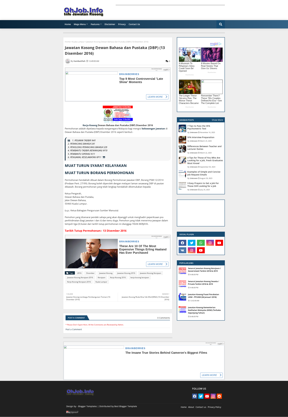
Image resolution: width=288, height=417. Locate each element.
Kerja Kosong (90, 125)
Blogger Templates (87, 406)
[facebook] (182, 243)
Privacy (122, 24)
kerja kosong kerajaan (139, 277)
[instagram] (210, 243)
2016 (79, 273)
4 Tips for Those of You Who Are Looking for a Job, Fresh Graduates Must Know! (205, 160)
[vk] (182, 250)
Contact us (201, 407)
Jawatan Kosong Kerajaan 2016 (80, 277)
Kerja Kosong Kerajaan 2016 (79, 282)
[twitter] (191, 243)
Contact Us (134, 24)
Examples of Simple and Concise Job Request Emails (203, 173)
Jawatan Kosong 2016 (126, 273)
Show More (217, 119)
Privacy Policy (214, 407)
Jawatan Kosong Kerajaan (150, 273)
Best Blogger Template (125, 406)
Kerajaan (101, 277)
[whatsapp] (201, 243)
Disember (90, 273)
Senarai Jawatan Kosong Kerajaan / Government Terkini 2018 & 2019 (204, 269)
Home (68, 24)
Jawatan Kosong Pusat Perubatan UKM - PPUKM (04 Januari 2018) (203, 295)
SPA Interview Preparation (200, 137)
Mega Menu (80, 24)
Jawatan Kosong (105, 273)
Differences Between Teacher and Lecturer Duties (204, 147)
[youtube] (219, 243)
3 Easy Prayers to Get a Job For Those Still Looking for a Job (203, 184)
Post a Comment (74, 329)
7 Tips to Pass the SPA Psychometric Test (198, 127)
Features (95, 24)
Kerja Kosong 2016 (118, 277)
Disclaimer (110, 24)
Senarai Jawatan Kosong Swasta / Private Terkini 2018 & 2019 (203, 282)
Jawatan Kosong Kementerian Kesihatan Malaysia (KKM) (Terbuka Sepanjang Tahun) (204, 310)
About (191, 407)
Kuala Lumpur (78, 41)
